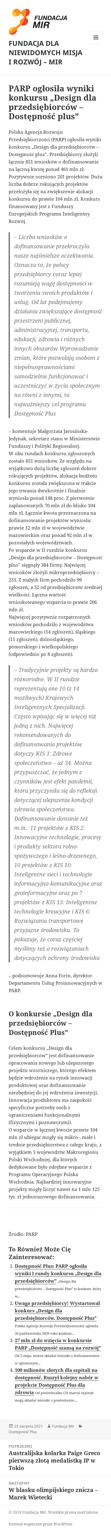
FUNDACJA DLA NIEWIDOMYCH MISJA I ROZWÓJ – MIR (45, 52)
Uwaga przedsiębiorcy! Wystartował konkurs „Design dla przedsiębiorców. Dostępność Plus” (57, 1310)
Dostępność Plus (23, 1431)
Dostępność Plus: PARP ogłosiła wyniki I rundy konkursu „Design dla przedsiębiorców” (58, 1273)
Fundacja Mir (63, 1426)
